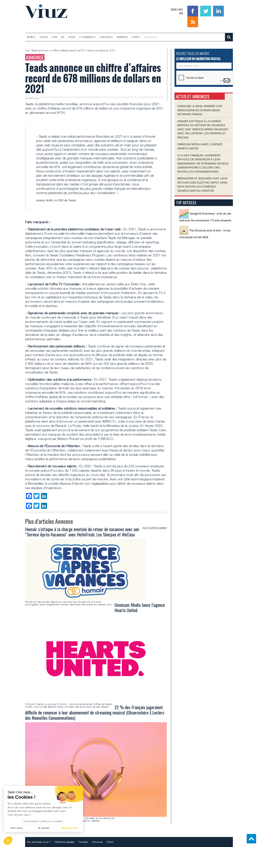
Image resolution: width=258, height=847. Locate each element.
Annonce (122, 37)
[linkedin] (218, 11)
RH (62, 37)
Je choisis (43, 827)
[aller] (229, 37)
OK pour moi (70, 827)
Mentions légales (64, 841)
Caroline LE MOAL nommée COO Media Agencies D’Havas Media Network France (199, 110)
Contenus (106, 37)
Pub (54, 37)
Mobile (31, 37)
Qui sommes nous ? (39, 841)
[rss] (192, 21)
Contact (83, 841)
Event (136, 37)
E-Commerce (88, 37)
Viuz (27, 50)
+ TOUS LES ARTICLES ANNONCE (154, 528)
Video (72, 37)
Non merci (17, 827)
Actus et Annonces (192, 96)
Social (44, 37)
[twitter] (206, 11)
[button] (7, 840)
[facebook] (193, 11)
